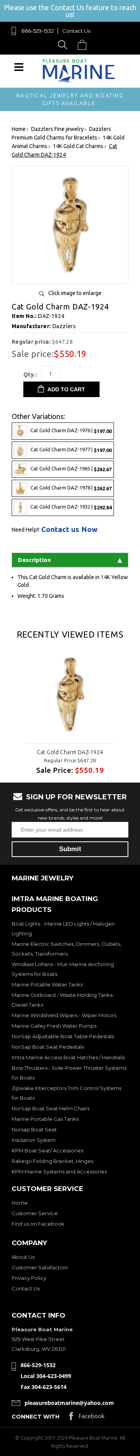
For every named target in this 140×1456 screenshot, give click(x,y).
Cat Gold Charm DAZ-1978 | (71, 488)
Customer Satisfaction (40, 1267)
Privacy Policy (29, 1278)
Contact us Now (69, 529)
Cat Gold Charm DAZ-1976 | (71, 430)
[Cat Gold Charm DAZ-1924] (70, 274)
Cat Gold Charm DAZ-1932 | (71, 507)
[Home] (79, 80)
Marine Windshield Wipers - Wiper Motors (64, 1015)
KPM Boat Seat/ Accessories (47, 1150)
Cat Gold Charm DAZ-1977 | (71, 449)
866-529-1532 (37, 31)
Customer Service (35, 1213)
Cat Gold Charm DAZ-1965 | (71, 469)
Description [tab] (34, 560)
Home (20, 1203)
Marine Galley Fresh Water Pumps (54, 1026)
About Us (23, 1257)
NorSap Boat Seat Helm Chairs (50, 1108)
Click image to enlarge (75, 293)
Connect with (36, 1416)
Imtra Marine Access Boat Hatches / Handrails (68, 1057)
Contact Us (76, 31)
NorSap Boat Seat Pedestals (48, 1047)
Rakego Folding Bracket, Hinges (52, 1161)
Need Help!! (25, 529)
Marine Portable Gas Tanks (45, 1119)
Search (64, 44)
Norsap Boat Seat (34, 1129)
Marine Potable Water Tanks (47, 984)
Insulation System (34, 1140)
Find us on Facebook (38, 1224)
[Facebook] (87, 1418)
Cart (84, 44)
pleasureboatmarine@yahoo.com (69, 1403)
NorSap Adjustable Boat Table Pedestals (63, 1036)
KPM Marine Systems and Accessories (59, 1171)
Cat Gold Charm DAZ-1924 (70, 752)
